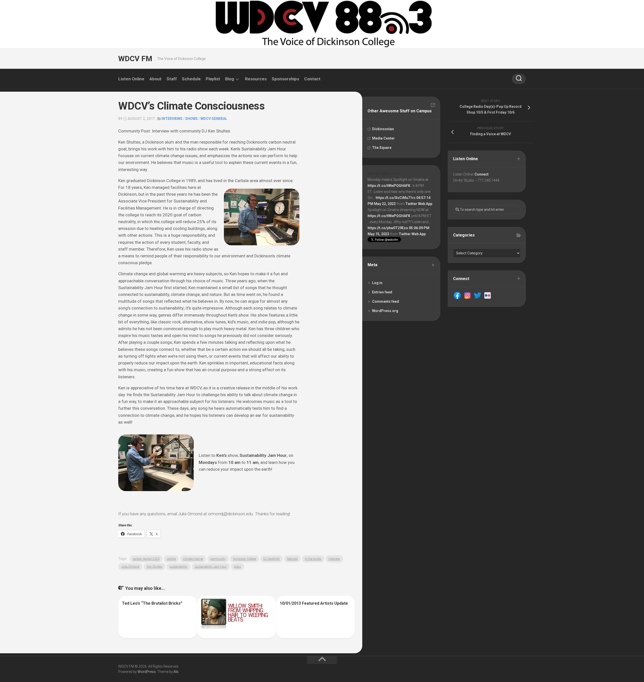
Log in (377, 283)
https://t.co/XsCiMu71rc (396, 198)
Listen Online (131, 78)
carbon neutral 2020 (146, 559)
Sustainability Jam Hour (211, 566)
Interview (334, 559)
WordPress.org (385, 311)
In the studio (313, 559)
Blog (229, 78)
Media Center (383, 138)
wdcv (237, 566)
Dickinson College (244, 559)
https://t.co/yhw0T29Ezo (388, 228)
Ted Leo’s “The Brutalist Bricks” (152, 603)
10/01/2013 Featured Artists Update (314, 603)
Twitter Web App (418, 204)
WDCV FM (135, 58)
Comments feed (385, 301)
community (218, 559)
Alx (176, 672)
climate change (193, 559)
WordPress (147, 672)
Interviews (172, 119)
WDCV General (213, 119)
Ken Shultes (154, 566)
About (155, 78)
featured (292, 559)
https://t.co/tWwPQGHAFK (389, 186)
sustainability (178, 566)
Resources (256, 78)
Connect (481, 174)
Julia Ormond (130, 566)
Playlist (213, 78)
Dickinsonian (383, 129)
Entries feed (382, 292)
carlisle (171, 559)
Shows (191, 119)
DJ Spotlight (271, 559)
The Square (381, 148)
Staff (172, 78)
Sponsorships (285, 78)
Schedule (191, 78)
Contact (312, 78)
